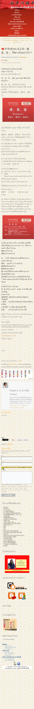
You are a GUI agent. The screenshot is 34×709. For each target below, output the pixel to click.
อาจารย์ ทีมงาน (8, 510)
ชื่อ (2, 456)
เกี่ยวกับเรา (17, 12)
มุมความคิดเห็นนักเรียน (10, 541)
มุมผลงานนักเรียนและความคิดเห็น (11, 657)
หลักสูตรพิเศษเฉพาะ (9, 517)
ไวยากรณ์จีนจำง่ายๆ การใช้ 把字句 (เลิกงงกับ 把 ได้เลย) (15, 38)
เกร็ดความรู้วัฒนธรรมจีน (10, 653)
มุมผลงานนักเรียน (17, 26)
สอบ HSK (6, 534)
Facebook (16, 407)
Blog (11, 407)
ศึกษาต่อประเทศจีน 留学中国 (17, 21)
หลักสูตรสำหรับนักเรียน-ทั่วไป (10, 647)
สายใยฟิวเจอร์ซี (8, 538)
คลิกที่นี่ (19, 361)
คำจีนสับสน (10, 444)
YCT (5, 529)
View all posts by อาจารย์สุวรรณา (19, 405)
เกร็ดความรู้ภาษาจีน (9, 522)
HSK (5, 526)
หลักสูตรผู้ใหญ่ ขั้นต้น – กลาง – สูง (12, 514)
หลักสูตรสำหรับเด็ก (8, 646)
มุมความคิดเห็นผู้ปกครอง (10, 542)
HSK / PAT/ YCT (17, 19)
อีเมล (2, 461)
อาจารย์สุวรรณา (22, 57)
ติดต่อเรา (17, 30)
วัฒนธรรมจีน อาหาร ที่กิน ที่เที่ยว (12, 523)
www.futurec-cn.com (8, 336)
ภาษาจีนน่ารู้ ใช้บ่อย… (17, 14)
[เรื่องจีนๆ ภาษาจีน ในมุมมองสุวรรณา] (12, 600)
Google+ (22, 407)
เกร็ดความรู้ (17, 17)
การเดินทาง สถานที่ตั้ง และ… (17, 28)
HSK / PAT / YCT (8, 655)
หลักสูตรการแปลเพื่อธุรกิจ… (11, 519)
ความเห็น (3, 470)
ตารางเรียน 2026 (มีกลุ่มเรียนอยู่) (12, 513)
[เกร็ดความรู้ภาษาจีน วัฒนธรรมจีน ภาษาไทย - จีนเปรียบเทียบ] (17, 590)
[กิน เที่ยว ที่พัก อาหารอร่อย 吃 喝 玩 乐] (22, 600)
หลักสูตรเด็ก (7, 516)
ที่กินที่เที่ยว (17, 33)
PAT (5, 528)
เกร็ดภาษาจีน (12, 364)
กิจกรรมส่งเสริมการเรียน (10, 537)
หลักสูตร (4, 644)
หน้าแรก (17, 10)
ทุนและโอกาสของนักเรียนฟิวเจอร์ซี (13, 532)
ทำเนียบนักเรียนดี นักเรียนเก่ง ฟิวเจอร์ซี (17, 35)
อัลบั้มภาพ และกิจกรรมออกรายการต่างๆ (17, 24)
